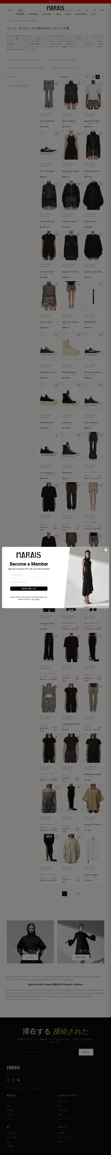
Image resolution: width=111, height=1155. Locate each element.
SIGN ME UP (29, 588)
